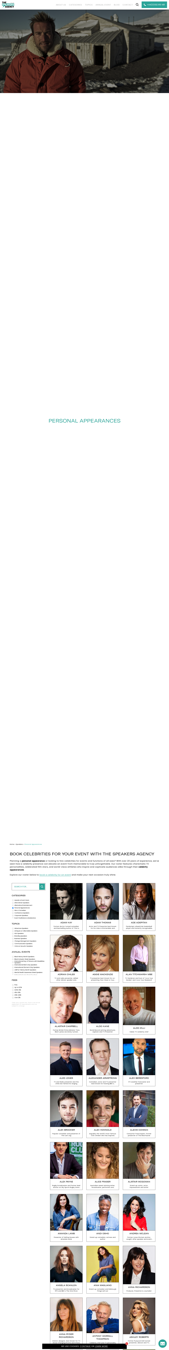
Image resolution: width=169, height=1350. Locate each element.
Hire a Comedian (20, 910)
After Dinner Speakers (21, 903)
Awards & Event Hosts (21, 900)
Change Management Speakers (25, 941)
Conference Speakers (21, 913)
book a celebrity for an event (55, 874)
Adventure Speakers (21, 928)
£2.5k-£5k (17, 990)
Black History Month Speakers (24, 956)
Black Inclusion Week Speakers (24, 959)
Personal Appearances (22, 908)
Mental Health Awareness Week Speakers (28, 972)
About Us (61, 4)
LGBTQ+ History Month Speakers (25, 970)
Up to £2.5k (18, 987)
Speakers (19, 844)
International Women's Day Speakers (27, 967)
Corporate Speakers (21, 915)
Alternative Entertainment (23, 905)
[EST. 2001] (8, 8)
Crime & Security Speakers (23, 946)
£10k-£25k (17, 995)
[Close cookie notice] (126, 1343)
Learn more (101, 1346)
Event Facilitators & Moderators (25, 918)
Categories (75, 4)
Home (12, 844)
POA (15, 985)
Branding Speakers (20, 936)
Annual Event (103, 4)
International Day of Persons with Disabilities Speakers (29, 962)
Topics (89, 4)
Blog (117, 4)
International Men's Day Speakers (25, 965)
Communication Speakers (23, 943)
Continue (85, 1346)
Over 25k (17, 997)
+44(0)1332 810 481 (156, 4)
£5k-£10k (17, 992)
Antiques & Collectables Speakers (25, 931)
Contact (128, 4)
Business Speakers (20, 938)
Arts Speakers (19, 933)
